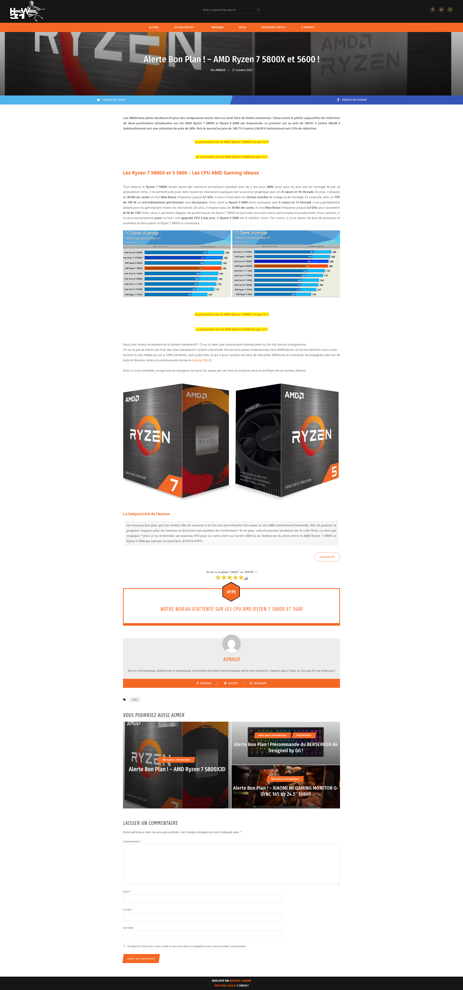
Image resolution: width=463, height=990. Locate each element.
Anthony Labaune (240, 980)
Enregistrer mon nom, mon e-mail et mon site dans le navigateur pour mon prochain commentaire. (187, 946)
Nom (127, 891)
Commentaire (132, 841)
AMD (134, 699)
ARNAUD (220, 70)
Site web (128, 927)
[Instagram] (450, 9)
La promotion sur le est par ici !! (232, 142)
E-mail (127, 909)
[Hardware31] (27, 11)
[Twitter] (441, 9)
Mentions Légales (225, 985)
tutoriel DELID (202, 360)
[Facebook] (432, 9)
